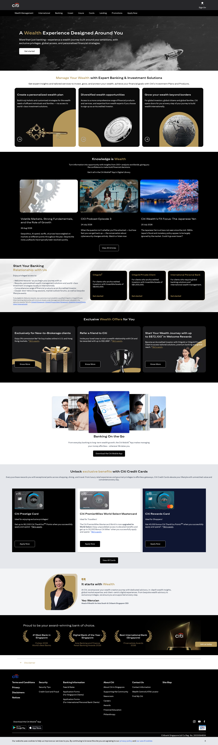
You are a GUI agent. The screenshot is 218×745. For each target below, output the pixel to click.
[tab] (24, 13)
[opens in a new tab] (15, 5)
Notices (16, 697)
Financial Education (112, 710)
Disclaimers (18, 692)
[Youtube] (199, 721)
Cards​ (91, 13)
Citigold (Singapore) (38, 302)
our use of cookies (144, 741)
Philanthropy (109, 714)
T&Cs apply (34, 341)
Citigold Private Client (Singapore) (56, 302)
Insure (81, 13)
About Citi (109, 682)
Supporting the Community (116, 691)
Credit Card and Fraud (49, 691)
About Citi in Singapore (114, 687)
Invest (70, 13)
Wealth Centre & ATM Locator (145, 691)
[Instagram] (194, 721)
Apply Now (132, 13)
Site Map (167, 682)
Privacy (16, 687)
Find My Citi (137, 696)
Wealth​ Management (24, 13)
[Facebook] (204, 721)
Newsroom (109, 696)
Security (43, 682)
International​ (44, 13)
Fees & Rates (69, 687)
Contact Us (138, 682)
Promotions (117, 13)
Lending (103, 13)
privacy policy (126, 741)
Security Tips (45, 687)
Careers (107, 701)
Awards (107, 705)
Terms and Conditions (23, 682)
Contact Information (141, 687)
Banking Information (74, 682)
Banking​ (59, 13)
